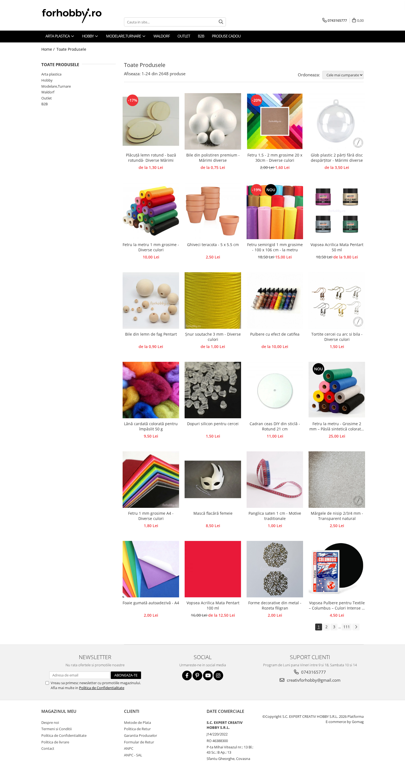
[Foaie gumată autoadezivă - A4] (151, 569)
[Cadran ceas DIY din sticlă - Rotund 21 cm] (275, 390)
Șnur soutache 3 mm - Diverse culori (213, 336)
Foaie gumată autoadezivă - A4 (151, 602)
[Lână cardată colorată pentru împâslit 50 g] (151, 390)
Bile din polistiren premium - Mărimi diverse (213, 157)
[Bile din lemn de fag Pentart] (151, 300)
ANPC (128, 748)
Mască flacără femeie (213, 513)
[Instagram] (218, 675)
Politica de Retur (137, 728)
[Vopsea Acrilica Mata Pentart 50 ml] (337, 211)
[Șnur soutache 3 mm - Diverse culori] (213, 300)
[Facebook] (187, 675)
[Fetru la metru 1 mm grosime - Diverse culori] (151, 211)
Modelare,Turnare (56, 86)
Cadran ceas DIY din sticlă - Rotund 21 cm (275, 426)
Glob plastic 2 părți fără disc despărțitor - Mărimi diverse (337, 157)
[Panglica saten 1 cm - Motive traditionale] (275, 479)
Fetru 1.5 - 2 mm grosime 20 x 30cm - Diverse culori (274, 157)
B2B (44, 103)
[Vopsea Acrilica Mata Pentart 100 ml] (213, 569)
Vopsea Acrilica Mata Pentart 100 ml (213, 605)
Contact (47, 748)
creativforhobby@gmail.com (313, 680)
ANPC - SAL (133, 755)
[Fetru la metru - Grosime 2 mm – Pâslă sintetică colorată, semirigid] (337, 390)
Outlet (46, 98)
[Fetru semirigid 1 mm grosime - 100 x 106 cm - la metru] (275, 211)
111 (346, 626)
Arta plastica (51, 74)
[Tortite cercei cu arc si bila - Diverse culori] (337, 300)
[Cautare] (221, 21)
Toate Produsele (71, 49)
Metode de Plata (137, 722)
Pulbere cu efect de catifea (274, 334)
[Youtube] (208, 675)
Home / (48, 49)
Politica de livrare (55, 742)
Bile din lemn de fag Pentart (151, 334)
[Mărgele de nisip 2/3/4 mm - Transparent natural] (337, 479)
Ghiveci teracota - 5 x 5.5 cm (213, 244)
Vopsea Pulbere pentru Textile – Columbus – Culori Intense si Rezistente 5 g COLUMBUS (337, 605)
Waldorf (47, 92)
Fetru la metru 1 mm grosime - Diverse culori (151, 247)
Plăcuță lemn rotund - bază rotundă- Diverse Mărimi (151, 157)
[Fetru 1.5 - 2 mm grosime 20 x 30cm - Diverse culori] (275, 121)
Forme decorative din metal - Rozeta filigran (274, 605)
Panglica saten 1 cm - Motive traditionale (275, 516)
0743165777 (313, 672)
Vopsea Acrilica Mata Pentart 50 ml (336, 247)
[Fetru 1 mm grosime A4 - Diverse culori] (151, 479)
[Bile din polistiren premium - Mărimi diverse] (213, 121)
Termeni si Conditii (56, 728)
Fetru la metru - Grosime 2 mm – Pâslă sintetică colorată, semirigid (336, 426)
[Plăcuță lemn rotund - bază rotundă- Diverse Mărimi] (151, 121)
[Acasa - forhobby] (77, 15)
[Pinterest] (197, 675)
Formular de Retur (139, 742)
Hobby (47, 80)
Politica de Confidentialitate (101, 687)
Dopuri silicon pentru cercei (213, 423)
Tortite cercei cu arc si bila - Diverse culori (337, 336)
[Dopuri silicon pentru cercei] (213, 390)
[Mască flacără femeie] (213, 479)
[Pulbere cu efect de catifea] (275, 300)
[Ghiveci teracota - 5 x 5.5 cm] (213, 211)
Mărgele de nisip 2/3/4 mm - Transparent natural (337, 516)
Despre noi (50, 722)
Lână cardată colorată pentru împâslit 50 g (151, 426)
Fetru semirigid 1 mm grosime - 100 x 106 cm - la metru (275, 247)
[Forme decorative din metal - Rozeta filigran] (275, 569)
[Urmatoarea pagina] (356, 627)
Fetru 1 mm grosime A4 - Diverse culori (151, 516)
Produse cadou (226, 36)
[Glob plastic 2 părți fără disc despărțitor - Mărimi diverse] (337, 121)
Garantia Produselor (140, 735)
